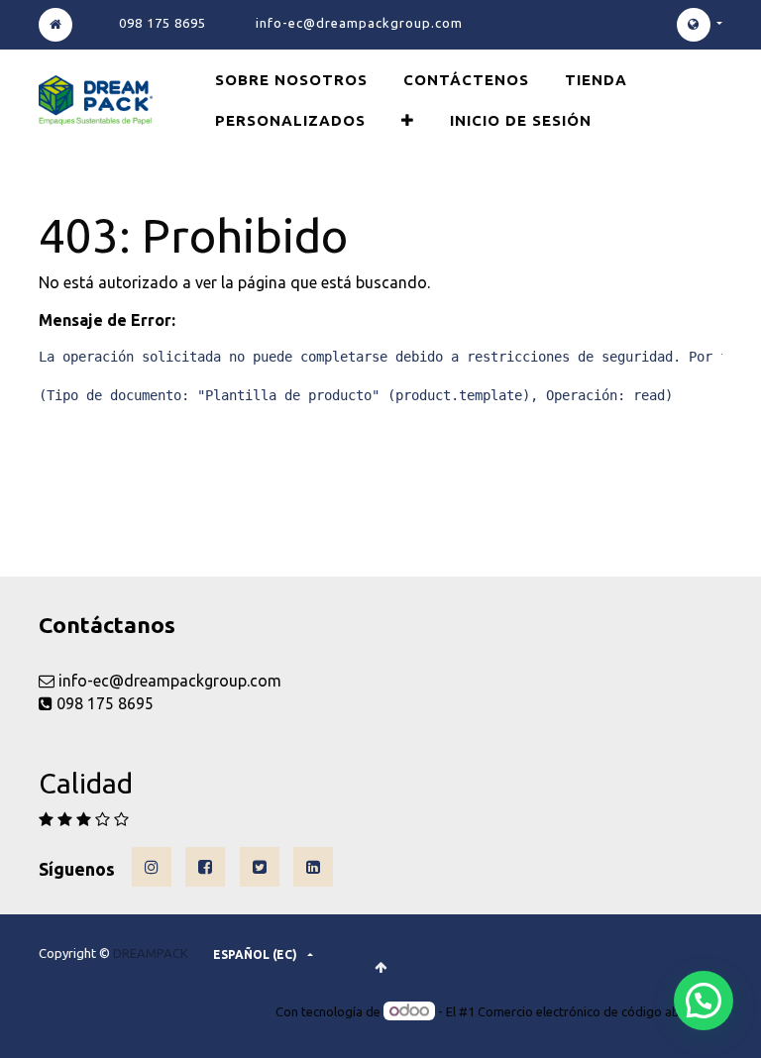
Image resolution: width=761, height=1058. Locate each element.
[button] (407, 120)
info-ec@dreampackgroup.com (359, 23)
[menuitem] (291, 79)
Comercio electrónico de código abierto (592, 1011)
